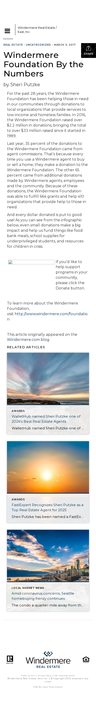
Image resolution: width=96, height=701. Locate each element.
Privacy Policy (45, 675)
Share (88, 53)
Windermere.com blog (28, 339)
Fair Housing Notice (65, 675)
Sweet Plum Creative (52, 687)
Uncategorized (38, 44)
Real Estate (13, 44)
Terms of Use (28, 675)
